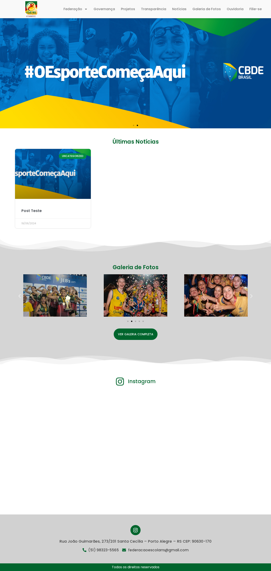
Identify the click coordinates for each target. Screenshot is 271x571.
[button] (133, 125)
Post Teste (31, 210)
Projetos (128, 9)
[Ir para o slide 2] (131, 321)
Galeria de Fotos (206, 9)
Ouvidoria (235, 9)
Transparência (153, 9)
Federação (73, 9)
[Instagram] (135, 530)
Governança (104, 9)
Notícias (179, 9)
